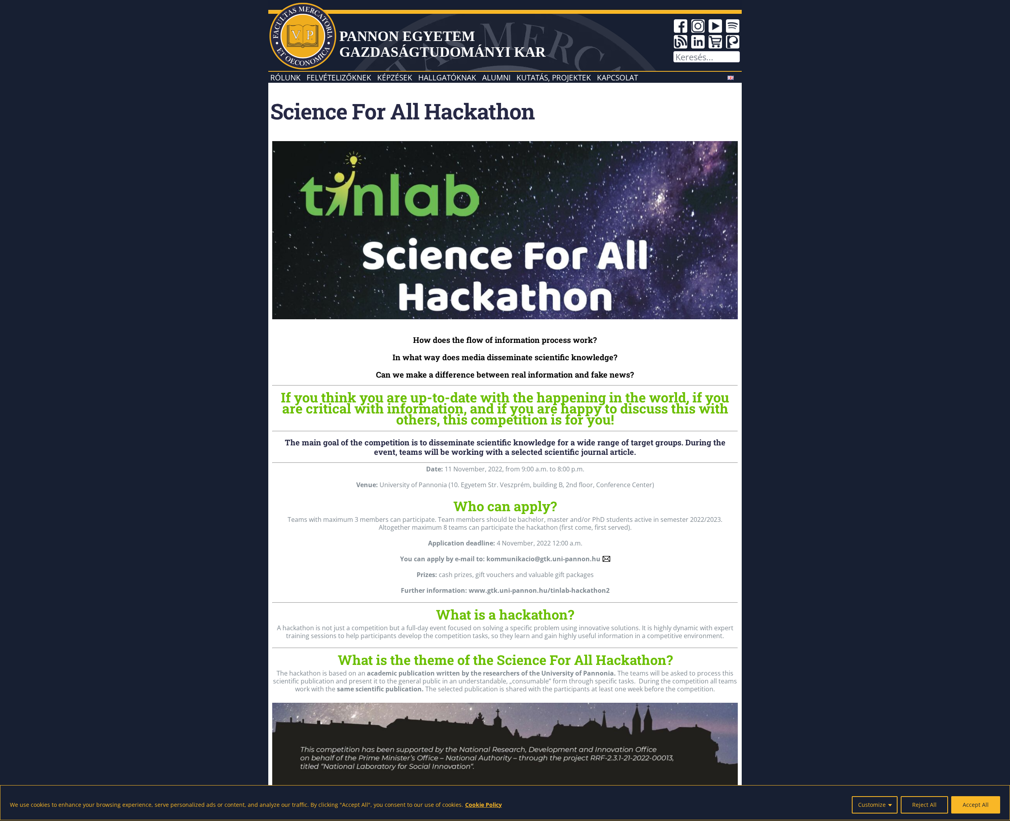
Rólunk (285, 77)
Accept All (976, 804)
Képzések (394, 77)
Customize (872, 804)
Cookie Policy (483, 804)
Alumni (496, 77)
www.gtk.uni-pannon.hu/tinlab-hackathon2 (539, 590)
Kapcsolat (617, 77)
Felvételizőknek (339, 77)
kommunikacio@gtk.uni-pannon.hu (543, 559)
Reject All (924, 804)
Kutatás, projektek (553, 77)
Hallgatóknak (447, 77)
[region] (505, 802)
